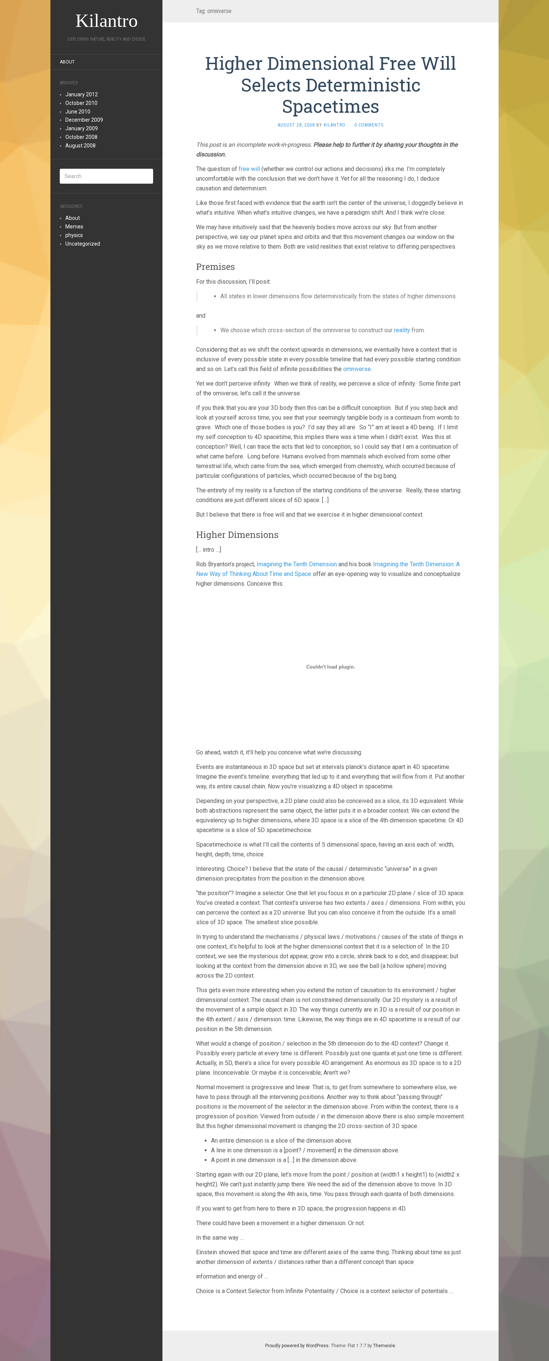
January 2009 (81, 128)
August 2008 (80, 146)
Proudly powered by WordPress (297, 1345)
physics (74, 235)
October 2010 (81, 103)
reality (402, 330)
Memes (74, 227)
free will (249, 168)
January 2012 (81, 94)
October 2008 (81, 137)
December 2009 (84, 120)
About (67, 62)
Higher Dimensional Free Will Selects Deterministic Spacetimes (330, 84)
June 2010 (77, 112)
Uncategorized (82, 244)
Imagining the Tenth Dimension (297, 564)
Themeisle (384, 1345)
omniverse (357, 369)
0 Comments (369, 125)
